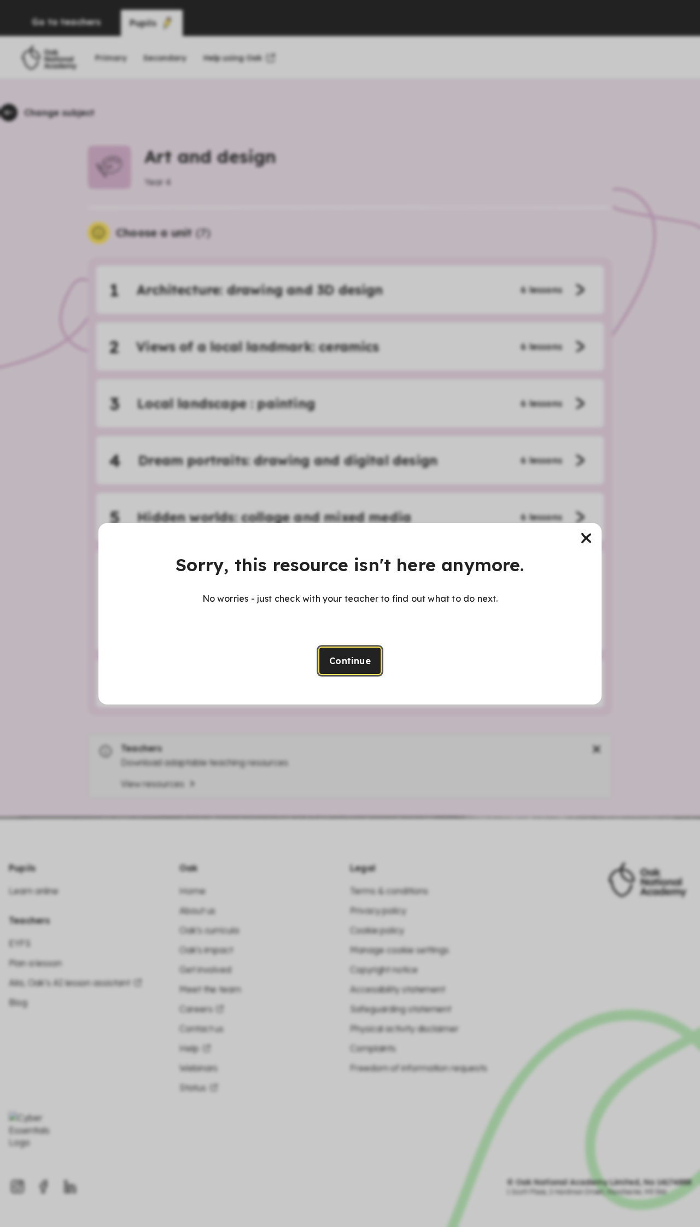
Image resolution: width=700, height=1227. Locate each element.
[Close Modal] (586, 538)
